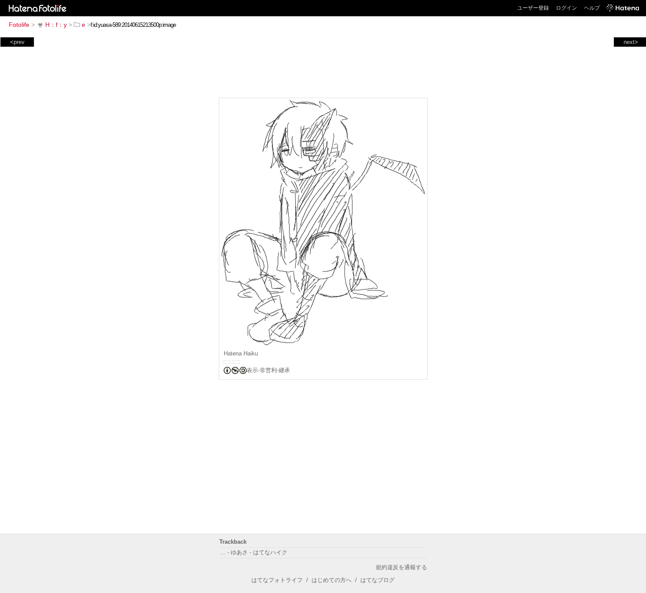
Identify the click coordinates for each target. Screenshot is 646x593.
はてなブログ (377, 580)
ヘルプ (592, 8)
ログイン (566, 8)
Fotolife (19, 24)
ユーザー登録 (533, 8)
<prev (17, 42)
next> (631, 42)
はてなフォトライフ (277, 580)
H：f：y (56, 24)
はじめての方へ (332, 580)
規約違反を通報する (401, 567)
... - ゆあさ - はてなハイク (253, 552)
